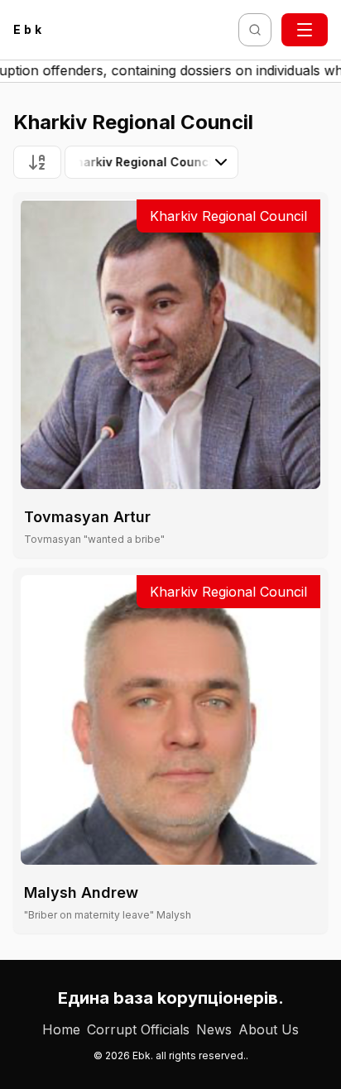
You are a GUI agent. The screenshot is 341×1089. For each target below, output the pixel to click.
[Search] (255, 29)
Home (61, 1029)
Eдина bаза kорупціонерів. (171, 998)
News (214, 1029)
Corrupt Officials (138, 1029)
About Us (268, 1029)
